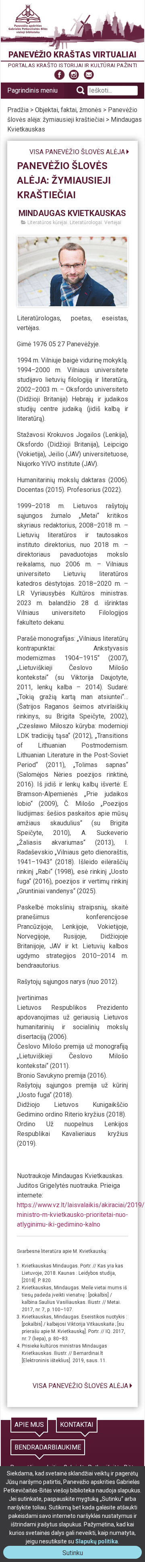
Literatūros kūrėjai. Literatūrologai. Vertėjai (73, 222)
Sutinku (75, 1554)
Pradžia (18, 110)
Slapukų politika (96, 1541)
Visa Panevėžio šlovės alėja (77, 152)
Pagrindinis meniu (32, 90)
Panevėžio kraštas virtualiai (72, 54)
